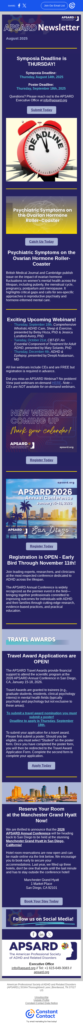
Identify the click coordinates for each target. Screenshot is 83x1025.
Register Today (41, 460)
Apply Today (41, 765)
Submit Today (41, 110)
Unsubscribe (42, 997)
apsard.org (41, 972)
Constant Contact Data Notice (41, 1003)
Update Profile (41, 1000)
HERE (56, 383)
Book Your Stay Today (41, 901)
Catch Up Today (41, 241)
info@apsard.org (55, 100)
